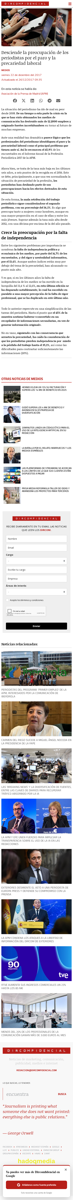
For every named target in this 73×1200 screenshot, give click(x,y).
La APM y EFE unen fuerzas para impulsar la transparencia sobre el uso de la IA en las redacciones (31, 840)
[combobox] (28, 1094)
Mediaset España (39, 1147)
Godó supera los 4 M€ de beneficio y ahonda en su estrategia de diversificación (43, 410)
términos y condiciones (32, 600)
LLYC (5, 1150)
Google (55, 1147)
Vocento (26, 1153)
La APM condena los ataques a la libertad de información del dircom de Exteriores (32, 939)
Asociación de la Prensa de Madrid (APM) (24, 93)
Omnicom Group (51, 1150)
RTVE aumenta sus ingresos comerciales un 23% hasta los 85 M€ (33, 986)
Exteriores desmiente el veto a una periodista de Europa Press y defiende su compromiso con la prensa (34, 891)
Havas (37, 1153)
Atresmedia (22, 1147)
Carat (47, 1153)
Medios (5, 70)
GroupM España (11, 1153)
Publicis (15, 1150)
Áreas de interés (16, 585)
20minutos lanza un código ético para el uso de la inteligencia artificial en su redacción (46, 430)
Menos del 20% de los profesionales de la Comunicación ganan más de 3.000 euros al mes (33, 1033)
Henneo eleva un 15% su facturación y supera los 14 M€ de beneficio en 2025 (44, 388)
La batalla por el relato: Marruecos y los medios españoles (46, 449)
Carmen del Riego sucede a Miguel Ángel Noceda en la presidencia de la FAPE (36, 741)
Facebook (7, 1147)
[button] (15, 101)
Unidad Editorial (31, 1150)
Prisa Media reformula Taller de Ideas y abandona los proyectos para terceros (46, 489)
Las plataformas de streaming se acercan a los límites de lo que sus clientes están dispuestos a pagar (46, 471)
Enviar (36, 626)
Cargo (9, 554)
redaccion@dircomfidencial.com (36, 1070)
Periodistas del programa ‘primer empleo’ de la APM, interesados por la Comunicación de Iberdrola (34, 693)
